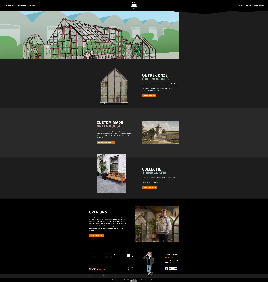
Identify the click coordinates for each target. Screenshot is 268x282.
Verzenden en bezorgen (110, 254)
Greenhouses (22, 5)
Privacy (105, 275)
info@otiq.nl (169, 257)
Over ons (240, 5)
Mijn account (92, 256)
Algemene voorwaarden (94, 275)
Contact (248, 5)
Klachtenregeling (108, 258)
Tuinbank (32, 5)
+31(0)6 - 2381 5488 (171, 254)
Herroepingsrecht (108, 256)
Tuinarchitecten (9, 5)
